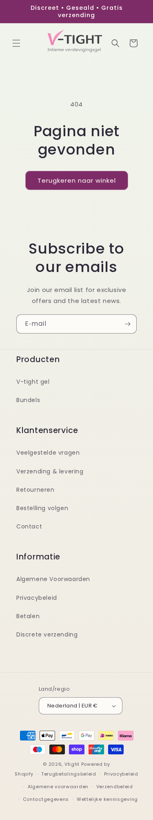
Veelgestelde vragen (48, 453)
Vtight (72, 764)
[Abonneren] (127, 324)
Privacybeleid (36, 598)
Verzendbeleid (114, 786)
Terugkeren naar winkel (77, 180)
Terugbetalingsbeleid (68, 774)
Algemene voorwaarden (58, 786)
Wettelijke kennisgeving (107, 799)
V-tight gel (33, 382)
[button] (16, 43)
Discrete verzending (47, 634)
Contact (29, 526)
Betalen (28, 616)
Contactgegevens (46, 799)
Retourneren (35, 490)
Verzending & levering (50, 471)
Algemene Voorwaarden (53, 579)
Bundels (28, 400)
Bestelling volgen (42, 508)
